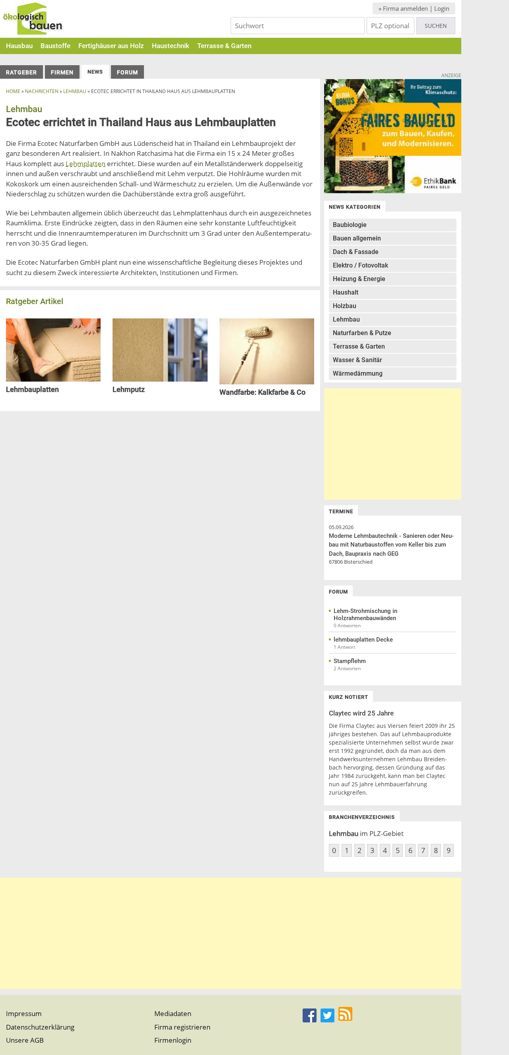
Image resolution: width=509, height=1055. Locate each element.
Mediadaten (172, 1013)
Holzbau (344, 306)
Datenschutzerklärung (40, 1027)
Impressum (24, 1013)
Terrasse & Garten (224, 46)
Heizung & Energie (359, 279)
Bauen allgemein (357, 238)
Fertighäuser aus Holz (111, 46)
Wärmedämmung (358, 373)
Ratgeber (21, 72)
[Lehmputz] (160, 379)
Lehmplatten (85, 163)
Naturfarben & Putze (362, 333)
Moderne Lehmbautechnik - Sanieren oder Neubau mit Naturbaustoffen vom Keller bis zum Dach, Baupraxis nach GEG (391, 544)
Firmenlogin (172, 1040)
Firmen (62, 72)
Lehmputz (129, 389)
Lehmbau (74, 91)
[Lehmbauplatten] (53, 379)
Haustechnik (170, 46)
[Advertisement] (392, 444)
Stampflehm (350, 661)
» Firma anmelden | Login (414, 8)
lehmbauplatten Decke (363, 639)
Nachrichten (41, 91)
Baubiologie (350, 225)
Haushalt (345, 292)
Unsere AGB (25, 1040)
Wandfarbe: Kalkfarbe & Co (262, 392)
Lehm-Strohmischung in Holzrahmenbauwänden (365, 614)
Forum (127, 72)
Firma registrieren (182, 1027)
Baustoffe (55, 46)
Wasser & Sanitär (357, 360)
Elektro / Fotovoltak (360, 265)
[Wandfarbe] (267, 381)
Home (13, 91)
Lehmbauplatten (32, 389)
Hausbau (19, 46)
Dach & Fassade (356, 252)
